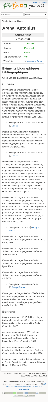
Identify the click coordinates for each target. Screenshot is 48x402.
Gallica (15, 126)
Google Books (18, 287)
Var (25, 57)
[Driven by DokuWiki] (29, 395)
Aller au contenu (40, 2)
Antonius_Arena (35, 61)
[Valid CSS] (18, 395)
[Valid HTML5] (40, 393)
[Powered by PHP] (29, 393)
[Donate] (18, 393)
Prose (27, 52)
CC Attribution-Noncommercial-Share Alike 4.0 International (26, 386)
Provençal (29, 48)
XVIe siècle (29, 44)
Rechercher (22, 14)
